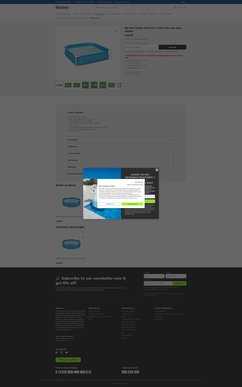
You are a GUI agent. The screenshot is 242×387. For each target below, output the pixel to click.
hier (136, 198)
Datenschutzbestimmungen (135, 184)
